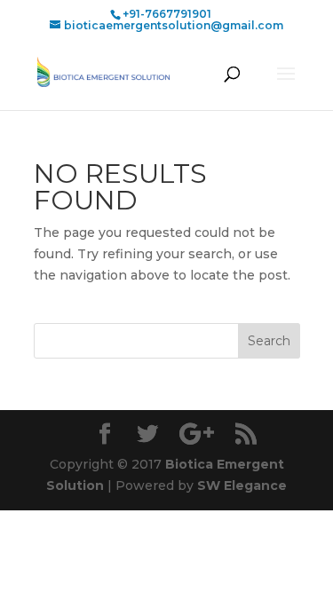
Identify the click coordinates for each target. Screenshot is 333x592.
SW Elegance (242, 485)
